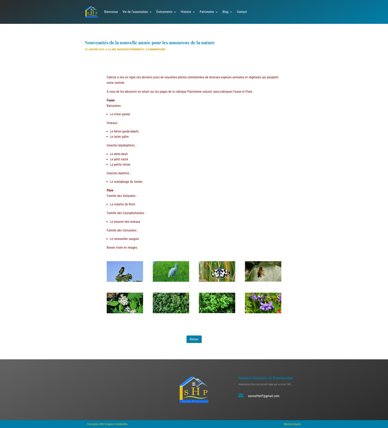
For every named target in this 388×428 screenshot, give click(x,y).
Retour (194, 339)
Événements (164, 12)
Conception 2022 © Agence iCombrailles (107, 424)
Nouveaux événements (130, 49)
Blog (225, 12)
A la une (111, 49)
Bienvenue (111, 12)
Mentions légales (292, 424)
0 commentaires (156, 49)
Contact (242, 12)
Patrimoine (207, 12)
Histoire (186, 12)
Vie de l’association (135, 12)
